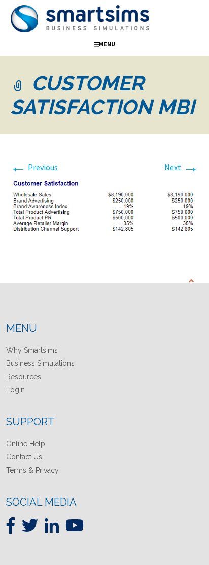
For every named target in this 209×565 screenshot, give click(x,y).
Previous (34, 167)
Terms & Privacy (32, 470)
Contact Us (24, 457)
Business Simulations (40, 363)
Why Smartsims (32, 350)
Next (181, 167)
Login (15, 390)
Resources (23, 377)
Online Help (25, 444)
